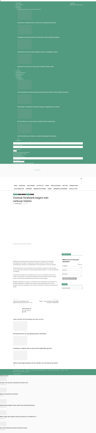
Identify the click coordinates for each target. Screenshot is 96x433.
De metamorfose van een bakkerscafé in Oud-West (29, 334)
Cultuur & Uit (40, 185)
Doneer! (50, 188)
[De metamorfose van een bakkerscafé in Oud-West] (36, 326)
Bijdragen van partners (40, 188)
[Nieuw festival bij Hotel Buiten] (48, 390)
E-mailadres (71, 265)
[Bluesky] (26, 311)
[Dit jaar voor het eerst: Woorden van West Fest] (48, 378)
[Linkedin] (23, 209)
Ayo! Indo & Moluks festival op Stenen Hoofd (13, 428)
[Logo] (23, 183)
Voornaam (64, 269)
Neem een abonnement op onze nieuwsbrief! (21, 371)
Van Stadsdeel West (19, 188)
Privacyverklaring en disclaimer (20, 153)
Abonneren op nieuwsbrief (60, 188)
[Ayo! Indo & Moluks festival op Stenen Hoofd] (48, 424)
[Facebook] (14, 209)
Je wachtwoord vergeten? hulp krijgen (21, 152)
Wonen (47, 185)
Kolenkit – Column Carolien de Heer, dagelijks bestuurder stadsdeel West (49, 302)
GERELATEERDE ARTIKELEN (21, 319)
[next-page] (14, 365)
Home (14, 192)
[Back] (73, 2)
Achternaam (71, 273)
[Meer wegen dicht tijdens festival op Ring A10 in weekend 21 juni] (48, 412)
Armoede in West (73, 185)
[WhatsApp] (17, 209)
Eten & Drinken (31, 185)
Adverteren (29, 188)
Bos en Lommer (19, 4)
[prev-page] (13, 365)
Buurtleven (22, 185)
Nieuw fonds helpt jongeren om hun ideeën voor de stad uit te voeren (35, 363)
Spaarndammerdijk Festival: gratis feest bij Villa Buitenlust (17, 405)
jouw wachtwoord (17, 149)
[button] (81, 178)
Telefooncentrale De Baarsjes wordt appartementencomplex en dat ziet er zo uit (22, 302)
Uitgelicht (32, 194)
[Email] (20, 209)
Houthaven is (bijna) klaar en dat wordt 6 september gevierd (32, 348)
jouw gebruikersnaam (18, 145)
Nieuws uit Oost (73, 188)
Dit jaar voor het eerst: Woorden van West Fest (14, 382)
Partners (22, 370)
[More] (29, 209)
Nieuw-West (24, 194)
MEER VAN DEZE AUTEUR (36, 319)
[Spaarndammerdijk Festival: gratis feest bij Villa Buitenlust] (48, 401)
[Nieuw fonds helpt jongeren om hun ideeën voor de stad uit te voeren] (36, 355)
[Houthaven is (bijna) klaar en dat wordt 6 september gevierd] (36, 341)
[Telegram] (26, 209)
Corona (19, 194)
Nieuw (15, 185)
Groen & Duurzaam (56, 185)
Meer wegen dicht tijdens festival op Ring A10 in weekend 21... (18, 416)
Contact (66, 370)
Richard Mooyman (18, 203)
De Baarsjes (18, 3)
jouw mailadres (16, 160)
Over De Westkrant (16, 370)
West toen (65, 185)
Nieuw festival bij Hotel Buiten (9, 394)
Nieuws (18, 192)
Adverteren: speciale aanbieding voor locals (39, 370)
